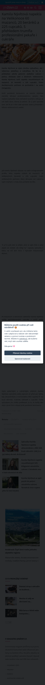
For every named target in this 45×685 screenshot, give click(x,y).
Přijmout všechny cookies (22, 353)
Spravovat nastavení (22, 359)
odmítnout (23, 339)
